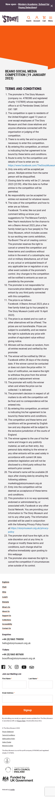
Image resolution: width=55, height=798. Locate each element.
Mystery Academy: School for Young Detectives (34, 6)
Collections (6, 620)
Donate (5, 602)
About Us (6, 611)
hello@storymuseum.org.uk (16, 643)
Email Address (8, 693)
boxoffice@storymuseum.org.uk (18, 658)
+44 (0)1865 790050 (13, 639)
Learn (5, 597)
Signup (27, 710)
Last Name (33, 678)
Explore (5, 582)
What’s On (6, 607)
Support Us (6, 615)
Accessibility (7, 624)
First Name (7, 678)
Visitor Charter (6, 742)
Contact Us (6, 628)
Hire (4, 592)
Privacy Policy (21, 721)
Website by (8, 790)
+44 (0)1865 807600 (13, 654)
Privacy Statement (8, 731)
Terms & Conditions (8, 735)
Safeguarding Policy (8, 738)
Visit (4, 587)
